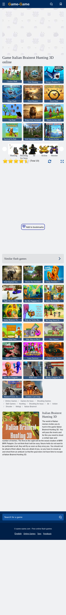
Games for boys (27, 401)
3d (48, 404)
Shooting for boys (36, 404)
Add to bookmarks (35, 227)
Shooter (8, 406)
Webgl (18, 406)
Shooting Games (44, 401)
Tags (39, 534)
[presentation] (4, 149)
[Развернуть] (62, 161)
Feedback (47, 534)
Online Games (11, 401)
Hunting (22, 404)
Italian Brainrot (30, 406)
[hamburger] (3, 4)
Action (55, 404)
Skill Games (10, 404)
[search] (60, 517)
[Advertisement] (28, 31)
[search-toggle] (51, 4)
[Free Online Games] (19, 4)
